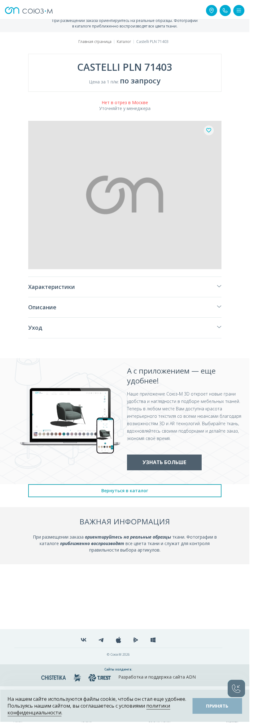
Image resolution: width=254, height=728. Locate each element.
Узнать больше (164, 462)
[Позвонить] (225, 10)
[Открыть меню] (238, 10)
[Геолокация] (211, 10)
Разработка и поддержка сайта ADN (157, 677)
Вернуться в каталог (124, 490)
